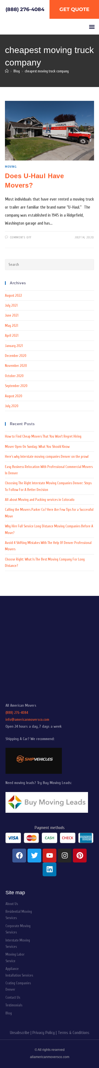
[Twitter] (34, 855)
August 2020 (13, 396)
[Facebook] (19, 855)
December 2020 (15, 356)
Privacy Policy (43, 1032)
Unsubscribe (19, 1032)
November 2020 (16, 366)
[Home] (7, 71)
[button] (91, 26)
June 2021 (11, 315)
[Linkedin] (49, 869)
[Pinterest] (80, 855)
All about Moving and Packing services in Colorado (40, 500)
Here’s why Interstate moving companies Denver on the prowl (47, 456)
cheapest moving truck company (47, 71)
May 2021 (11, 325)
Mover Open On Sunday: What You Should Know (37, 446)
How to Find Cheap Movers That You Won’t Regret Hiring (43, 436)
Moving (11, 167)
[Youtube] (49, 855)
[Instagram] (65, 855)
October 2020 (14, 376)
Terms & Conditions (73, 1032)
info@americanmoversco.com (27, 719)
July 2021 (11, 305)
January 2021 (14, 346)
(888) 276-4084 (17, 712)
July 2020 (11, 406)
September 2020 (16, 386)
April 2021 (11, 335)
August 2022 (13, 295)
